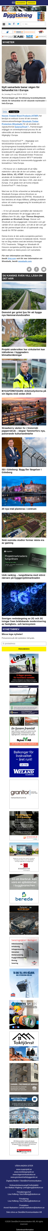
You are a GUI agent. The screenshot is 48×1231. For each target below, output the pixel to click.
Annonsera (31, 2)
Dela (5, 112)
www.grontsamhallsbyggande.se (24, 1177)
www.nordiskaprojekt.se (24, 1172)
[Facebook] (36, 269)
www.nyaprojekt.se (24, 1169)
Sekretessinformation (25, 1230)
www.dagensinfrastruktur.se (24, 1174)
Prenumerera (20, 2)
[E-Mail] (43, 269)
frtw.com (12, 258)
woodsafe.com (25, 261)
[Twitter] (29, 269)
